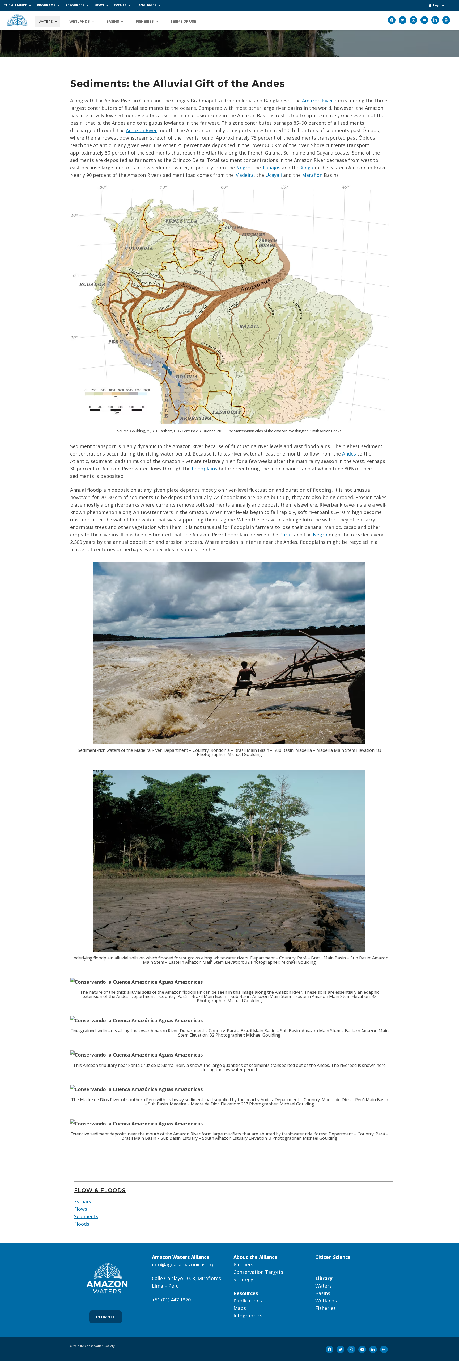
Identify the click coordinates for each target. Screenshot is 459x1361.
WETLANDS (79, 21)
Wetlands (326, 1300)
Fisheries (325, 1308)
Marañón (312, 175)
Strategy (243, 1279)
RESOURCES (74, 5)
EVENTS (120, 5)
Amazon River (317, 100)
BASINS (112, 21)
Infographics (247, 1315)
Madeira (244, 175)
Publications (247, 1300)
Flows (80, 1209)
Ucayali (273, 175)
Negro (243, 167)
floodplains (204, 468)
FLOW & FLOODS (100, 1190)
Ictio (320, 1264)
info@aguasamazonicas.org (183, 1264)
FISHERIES (145, 21)
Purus (286, 534)
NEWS (99, 5)
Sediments (86, 1216)
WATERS (46, 21)
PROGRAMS (46, 5)
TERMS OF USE (183, 21)
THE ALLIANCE (15, 5)
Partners (243, 1264)
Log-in (438, 5)
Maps (239, 1308)
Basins (322, 1293)
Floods (81, 1224)
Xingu (307, 167)
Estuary (82, 1201)
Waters (323, 1286)
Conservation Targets (258, 1272)
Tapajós (270, 167)
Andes (349, 453)
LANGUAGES (146, 5)
